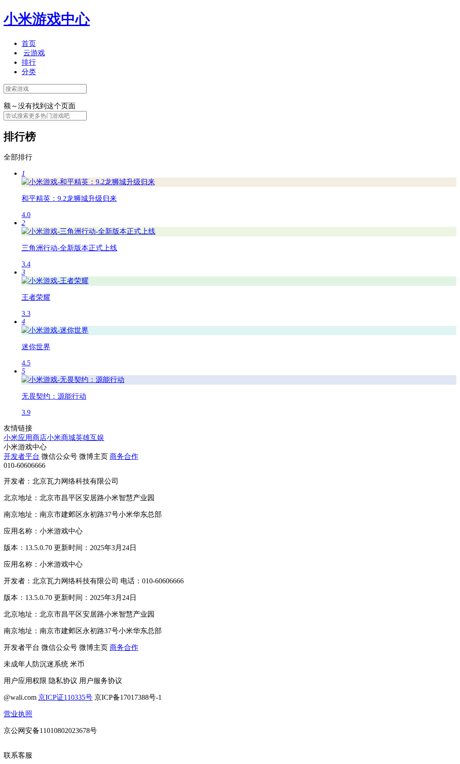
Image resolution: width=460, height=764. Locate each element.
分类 (29, 72)
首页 (29, 43)
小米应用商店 (25, 437)
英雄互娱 (89, 437)
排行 (29, 62)
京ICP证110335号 (65, 697)
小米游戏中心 (47, 19)
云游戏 (34, 53)
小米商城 (61, 437)
